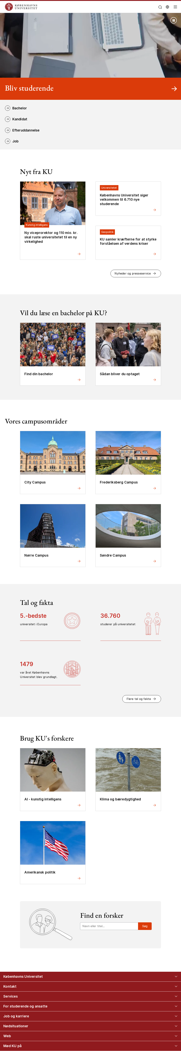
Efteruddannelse (26, 130)
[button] (135, 273)
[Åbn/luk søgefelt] (160, 7)
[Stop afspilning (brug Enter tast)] (173, 20)
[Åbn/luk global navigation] (175, 8)
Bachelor (19, 108)
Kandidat (19, 119)
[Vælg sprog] (167, 7)
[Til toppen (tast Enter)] (170, 994)
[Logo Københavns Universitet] (66, 7)
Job (15, 141)
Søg (144, 926)
